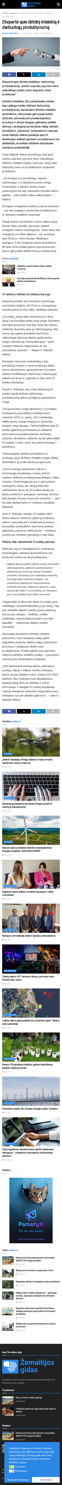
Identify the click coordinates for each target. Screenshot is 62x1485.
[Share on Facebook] (9, 74)
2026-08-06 (7, 1160)
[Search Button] (58, 4)
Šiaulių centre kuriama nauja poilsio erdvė (34, 1270)
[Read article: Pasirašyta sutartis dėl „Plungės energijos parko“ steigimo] (31, 1091)
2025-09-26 (21, 1401)
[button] (11, 1466)
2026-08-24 (21, 1264)
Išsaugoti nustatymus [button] (18, 1480)
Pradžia (5, 13)
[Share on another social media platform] (53, 74)
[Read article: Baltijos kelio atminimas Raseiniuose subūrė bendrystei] (8, 1326)
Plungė (8, 754)
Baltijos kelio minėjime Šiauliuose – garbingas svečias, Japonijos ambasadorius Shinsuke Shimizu (36, 1296)
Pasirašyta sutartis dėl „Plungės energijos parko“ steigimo (30, 1108)
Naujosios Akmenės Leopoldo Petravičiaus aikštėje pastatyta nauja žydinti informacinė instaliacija (35, 1311)
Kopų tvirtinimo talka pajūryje (29, 1397)
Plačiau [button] (23, 1462)
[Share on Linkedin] (39, 74)
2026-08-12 (7, 984)
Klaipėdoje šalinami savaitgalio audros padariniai (38, 1281)
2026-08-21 (23, 272)
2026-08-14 (7, 899)
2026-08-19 (7, 767)
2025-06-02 (21, 1415)
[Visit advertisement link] (31, 1210)
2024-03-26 (27, 33)
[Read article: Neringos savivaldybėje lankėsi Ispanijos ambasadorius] (31, 918)
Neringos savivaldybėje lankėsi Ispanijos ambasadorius (29, 935)
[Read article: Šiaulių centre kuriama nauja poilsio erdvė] (8, 1273)
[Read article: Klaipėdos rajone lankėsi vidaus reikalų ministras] (8, 269)
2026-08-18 (7, 855)
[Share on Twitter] (24, 74)
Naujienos (14, 13)
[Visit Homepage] (31, 4)
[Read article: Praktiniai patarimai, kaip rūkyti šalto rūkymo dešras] (8, 1411)
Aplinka (8, 842)
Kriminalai (9, 1059)
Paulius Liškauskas (10, 33)
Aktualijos (10, 798)
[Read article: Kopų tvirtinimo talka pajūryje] (8, 1400)
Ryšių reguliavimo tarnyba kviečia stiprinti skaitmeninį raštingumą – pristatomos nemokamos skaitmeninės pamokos (27, 1152)
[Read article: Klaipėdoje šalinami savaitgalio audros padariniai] (8, 1284)
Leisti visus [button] (46, 1480)
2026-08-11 (7, 1028)
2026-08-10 (7, 1072)
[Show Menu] (3, 4)
